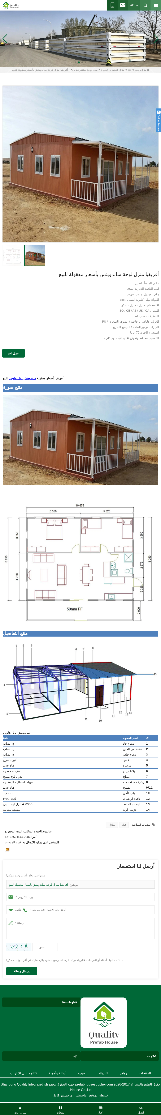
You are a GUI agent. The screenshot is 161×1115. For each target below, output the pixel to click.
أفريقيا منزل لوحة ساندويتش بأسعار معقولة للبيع (38, 884)
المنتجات (145, 1073)
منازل (112, 824)
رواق (123, 1073)
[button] (85, 62)
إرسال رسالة (22, 971)
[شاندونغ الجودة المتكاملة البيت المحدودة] (11, 5)
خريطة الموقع (99, 1095)
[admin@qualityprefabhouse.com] (7, 849)
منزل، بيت (141, 69)
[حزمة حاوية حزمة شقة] (80, 38)
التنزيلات (103, 1073)
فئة (129, 69)
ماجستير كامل (62, 1095)
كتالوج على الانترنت (23, 1073)
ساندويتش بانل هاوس (22, 378)
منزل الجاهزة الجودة (113, 69)
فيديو (81, 1073)
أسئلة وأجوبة (57, 1073)
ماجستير (81, 1095)
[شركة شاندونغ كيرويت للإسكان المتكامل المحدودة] (103, 1022)
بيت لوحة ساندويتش (86, 69)
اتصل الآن (13, 353)
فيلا (124, 824)
